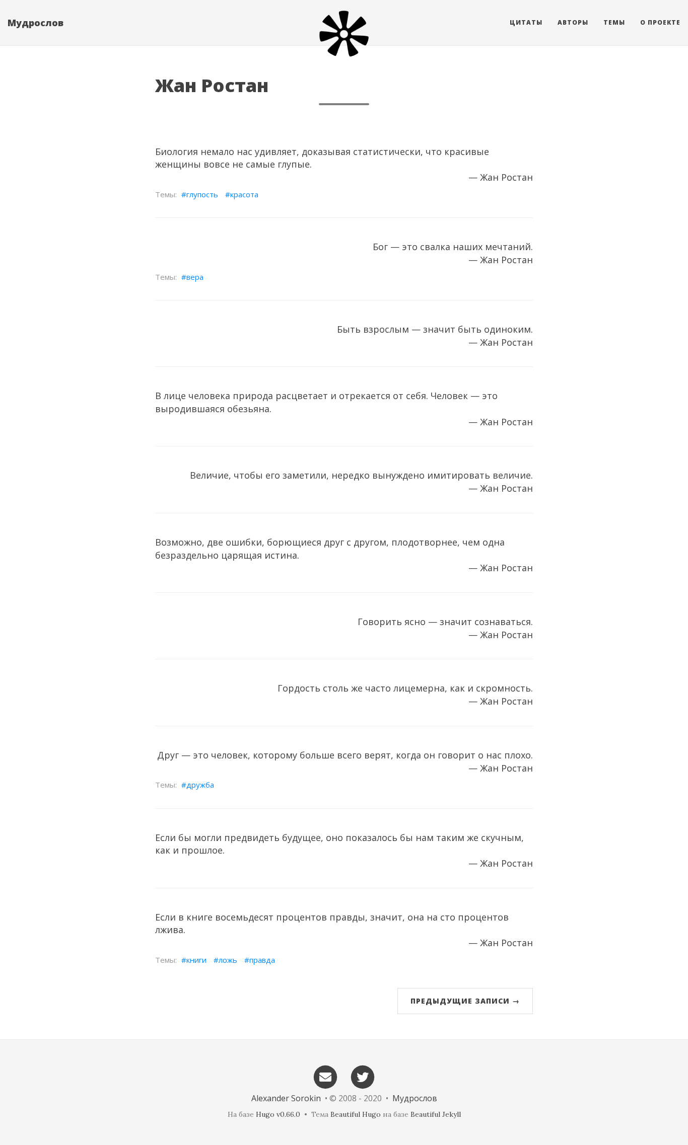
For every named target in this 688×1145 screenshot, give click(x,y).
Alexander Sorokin (286, 1098)
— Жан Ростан (500, 177)
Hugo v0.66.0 (278, 1114)
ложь (228, 960)
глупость (202, 194)
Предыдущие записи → (465, 1001)
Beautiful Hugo (355, 1114)
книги (196, 960)
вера (194, 277)
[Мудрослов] (344, 33)
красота (244, 194)
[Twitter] (363, 1076)
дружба (200, 785)
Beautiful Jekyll (435, 1114)
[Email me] (325, 1076)
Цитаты (526, 22)
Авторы (573, 22)
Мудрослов (35, 23)
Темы (614, 22)
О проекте (660, 22)
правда (262, 960)
